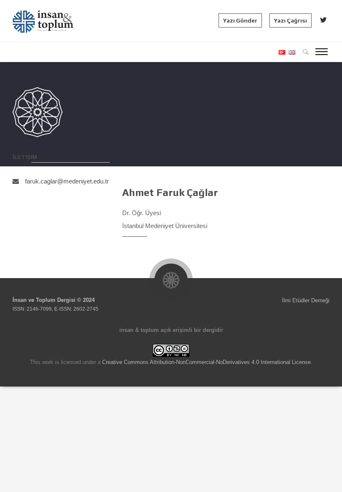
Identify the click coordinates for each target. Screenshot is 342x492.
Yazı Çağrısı (290, 20)
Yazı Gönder (240, 20)
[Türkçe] (282, 52)
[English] (291, 52)
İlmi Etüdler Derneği (305, 300)
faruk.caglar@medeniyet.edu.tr (67, 181)
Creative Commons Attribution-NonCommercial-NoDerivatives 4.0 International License (206, 362)
